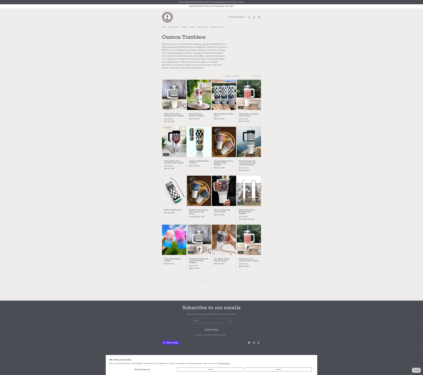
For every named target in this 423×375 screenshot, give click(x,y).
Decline (278, 369)
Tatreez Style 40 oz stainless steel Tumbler (174, 162)
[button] (249, 17)
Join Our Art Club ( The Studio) (215, 335)
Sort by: (228, 76)
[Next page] (217, 280)
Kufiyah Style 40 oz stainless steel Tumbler (174, 115)
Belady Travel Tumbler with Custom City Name (198, 211)
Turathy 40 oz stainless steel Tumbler (248, 115)
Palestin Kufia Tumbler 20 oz (224, 115)
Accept (210, 369)
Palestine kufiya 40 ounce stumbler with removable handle (247, 163)
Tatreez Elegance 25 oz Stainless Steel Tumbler (223, 163)
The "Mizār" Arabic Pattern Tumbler (222, 260)
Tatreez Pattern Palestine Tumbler (196, 115)
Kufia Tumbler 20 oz (172, 210)
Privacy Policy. (224, 363)
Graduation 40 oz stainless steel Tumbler (249, 260)
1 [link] (205, 280)
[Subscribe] (228, 320)
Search (199, 335)
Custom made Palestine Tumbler (199, 162)
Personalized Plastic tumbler (172, 260)
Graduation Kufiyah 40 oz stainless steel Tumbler (198, 260)
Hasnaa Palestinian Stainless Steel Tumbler (247, 211)
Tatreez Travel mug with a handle (222, 211)
